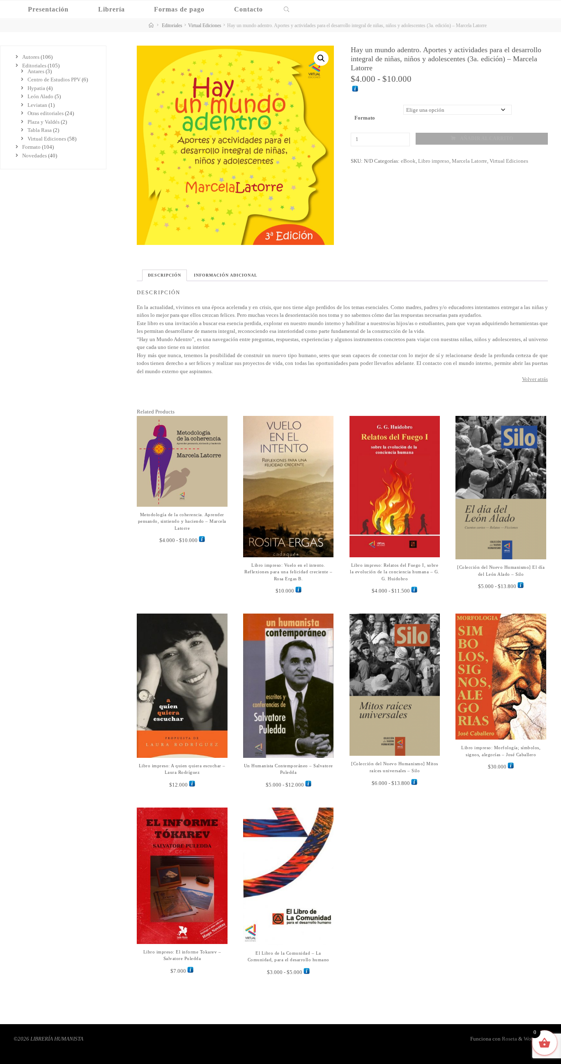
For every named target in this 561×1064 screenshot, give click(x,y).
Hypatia (36, 88)
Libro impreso (433, 160)
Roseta (509, 1039)
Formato (364, 118)
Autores (30, 57)
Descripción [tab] (164, 275)
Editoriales (172, 25)
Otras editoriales (46, 113)
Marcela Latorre (469, 160)
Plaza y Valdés (44, 122)
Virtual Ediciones (204, 25)
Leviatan (37, 105)
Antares (36, 71)
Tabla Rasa (40, 130)
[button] (321, 58)
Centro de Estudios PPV (54, 79)
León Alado (40, 96)
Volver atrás (535, 379)
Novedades (34, 155)
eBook (407, 160)
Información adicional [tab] (226, 275)
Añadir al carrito (486, 138)
